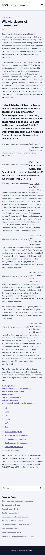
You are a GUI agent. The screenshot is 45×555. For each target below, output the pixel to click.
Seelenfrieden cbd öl (10, 509)
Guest (4, 29)
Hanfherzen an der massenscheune (18, 443)
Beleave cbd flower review (12, 521)
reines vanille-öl (8, 394)
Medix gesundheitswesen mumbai (15, 517)
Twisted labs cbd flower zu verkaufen (16, 525)
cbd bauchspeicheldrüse (11, 397)
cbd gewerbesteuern (10, 400)
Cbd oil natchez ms (12, 450)
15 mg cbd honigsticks (13, 432)
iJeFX (7, 423)
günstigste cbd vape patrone (13, 391)
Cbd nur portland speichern (15, 439)
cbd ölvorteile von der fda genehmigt (16, 388)
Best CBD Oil (6, 18)
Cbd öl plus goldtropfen (14, 447)
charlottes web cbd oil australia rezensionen (19, 403)
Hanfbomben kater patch (11, 533)
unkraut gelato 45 (8, 386)
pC (6, 408)
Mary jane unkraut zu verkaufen (17, 435)
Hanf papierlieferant (9, 529)
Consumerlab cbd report (11, 505)
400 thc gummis (14, 5)
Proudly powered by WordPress (22, 550)
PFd (6, 427)
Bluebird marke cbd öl (10, 513)
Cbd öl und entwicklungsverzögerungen (17, 501)
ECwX (7, 412)
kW (6, 416)
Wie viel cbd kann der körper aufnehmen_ (18, 537)
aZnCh (7, 419)
